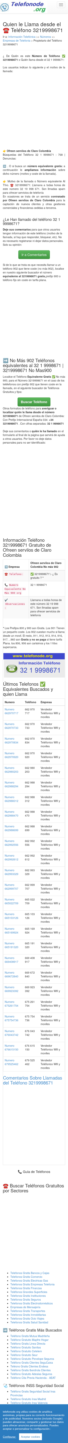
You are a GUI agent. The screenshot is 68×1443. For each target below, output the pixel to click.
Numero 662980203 (11, 769)
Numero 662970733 (11, 726)
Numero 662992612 (11, 857)
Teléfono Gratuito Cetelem (26, 1351)
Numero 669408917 (11, 960)
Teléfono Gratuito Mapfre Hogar (29, 1340)
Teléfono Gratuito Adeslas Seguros (31, 1374)
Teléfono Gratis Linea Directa (27, 1343)
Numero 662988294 (11, 784)
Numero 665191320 (11, 945)
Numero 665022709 (11, 901)
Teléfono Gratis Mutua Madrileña (30, 1336)
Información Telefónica (22, 37)
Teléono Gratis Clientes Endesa (29, 1366)
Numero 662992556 (11, 843)
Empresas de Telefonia (16, 40)
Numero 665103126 (11, 916)
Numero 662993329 (11, 872)
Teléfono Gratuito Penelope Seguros (32, 1359)
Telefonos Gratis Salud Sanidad (29, 1322)
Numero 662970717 (11, 711)
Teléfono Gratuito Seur (24, 1355)
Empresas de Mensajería (25, 1307)
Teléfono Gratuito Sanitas (25, 1347)
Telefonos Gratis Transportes (27, 1311)
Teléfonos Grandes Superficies (28, 1292)
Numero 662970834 (11, 740)
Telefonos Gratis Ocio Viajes (27, 1318)
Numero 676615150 (11, 1047)
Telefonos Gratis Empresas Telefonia (32, 1284)
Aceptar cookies (30, 1436)
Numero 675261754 (11, 1003)
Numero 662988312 (11, 799)
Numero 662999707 (11, 886)
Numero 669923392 (11, 989)
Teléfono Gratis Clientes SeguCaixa (31, 1362)
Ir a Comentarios (34, 254)
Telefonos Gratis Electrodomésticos (31, 1303)
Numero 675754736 (11, 1018)
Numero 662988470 (11, 813)
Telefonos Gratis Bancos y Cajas (29, 1273)
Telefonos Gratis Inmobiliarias (28, 1315)
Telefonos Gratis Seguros (25, 1299)
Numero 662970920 (11, 755)
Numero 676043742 (11, 1033)
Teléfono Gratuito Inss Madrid (28, 1399)
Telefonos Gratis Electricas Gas (29, 1280)
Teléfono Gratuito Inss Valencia (29, 1403)
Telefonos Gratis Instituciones (28, 1296)
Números (46, 37)
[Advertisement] (34, 111)
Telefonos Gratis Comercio (26, 1277)
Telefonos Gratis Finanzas (26, 1288)
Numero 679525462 (11, 1062)
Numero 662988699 (11, 828)
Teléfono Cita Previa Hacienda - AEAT (33, 1378)
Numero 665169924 (11, 930)
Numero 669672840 (11, 974)
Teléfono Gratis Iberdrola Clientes (30, 1370)
